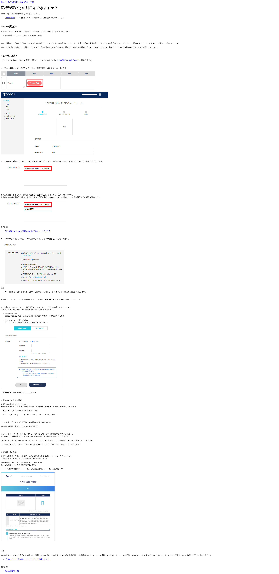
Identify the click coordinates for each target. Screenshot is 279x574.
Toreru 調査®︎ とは (12, 571)
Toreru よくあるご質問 (9, 2)
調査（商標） (29, 2)
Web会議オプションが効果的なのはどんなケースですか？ (27, 231)
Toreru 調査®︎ (10, 18)
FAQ (21, 2)
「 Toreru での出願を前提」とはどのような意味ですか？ (27, 559)
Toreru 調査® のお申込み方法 (68, 60)
